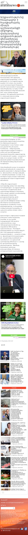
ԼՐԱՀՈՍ (14, 388)
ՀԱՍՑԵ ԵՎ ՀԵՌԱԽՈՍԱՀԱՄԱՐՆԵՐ (12, 502)
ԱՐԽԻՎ (3, 505)
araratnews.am (5, 517)
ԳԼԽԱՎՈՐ (4, 500)
